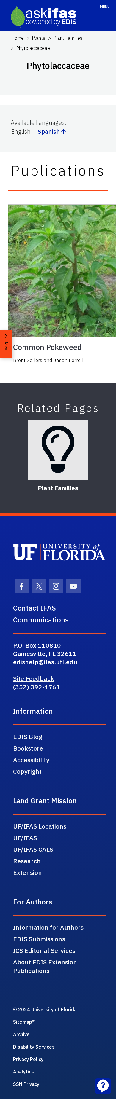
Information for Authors (48, 927)
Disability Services (34, 1047)
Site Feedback (33, 678)
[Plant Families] (58, 450)
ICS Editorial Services (44, 950)
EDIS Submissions (39, 939)
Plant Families (67, 38)
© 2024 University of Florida (45, 1009)
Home (17, 38)
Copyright (27, 771)
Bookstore (28, 748)
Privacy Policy (28, 1059)
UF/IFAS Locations (39, 826)
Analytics (23, 1072)
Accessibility (31, 760)
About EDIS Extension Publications (45, 966)
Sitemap (22, 1022)
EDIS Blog (27, 736)
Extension (27, 872)
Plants (38, 38)
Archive (21, 1034)
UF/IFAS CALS (33, 849)
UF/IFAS (25, 838)
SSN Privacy (26, 1084)
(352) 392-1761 (36, 687)
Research (27, 861)
